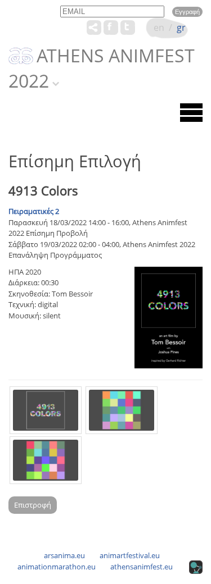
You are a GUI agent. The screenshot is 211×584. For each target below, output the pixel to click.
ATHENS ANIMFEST (116, 56)
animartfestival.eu (130, 555)
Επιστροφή (32, 505)
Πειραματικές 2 (33, 211)
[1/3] (45, 410)
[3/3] (45, 460)
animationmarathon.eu (56, 567)
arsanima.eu (64, 555)
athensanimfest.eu (141, 567)
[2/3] (121, 410)
